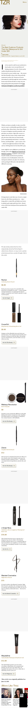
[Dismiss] (26, 694)
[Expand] (21, 694)
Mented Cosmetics (23, 193)
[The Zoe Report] (5, 2)
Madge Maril (6, 54)
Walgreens (27, 22)
